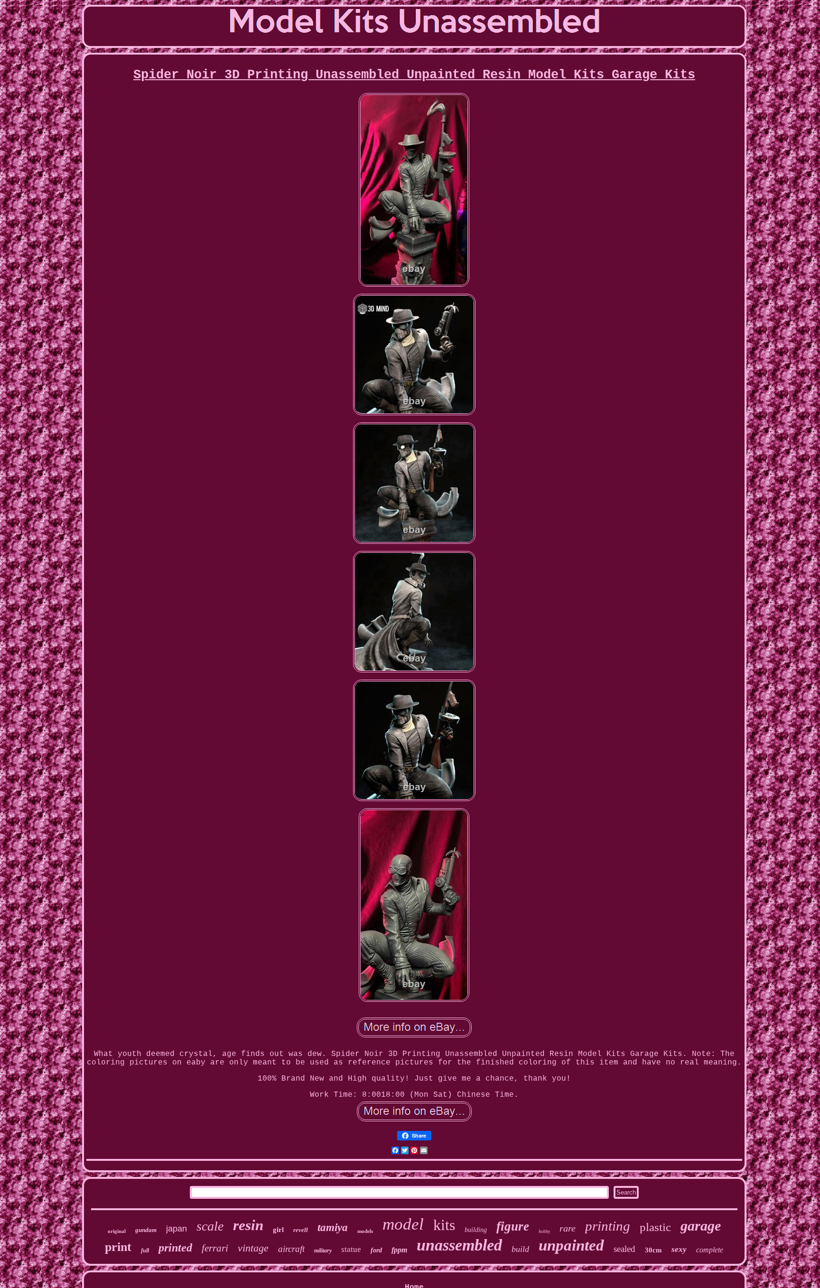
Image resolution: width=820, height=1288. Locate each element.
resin (248, 1225)
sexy (679, 1249)
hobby (544, 1231)
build (520, 1249)
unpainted (571, 1245)
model (403, 1224)
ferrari (215, 1248)
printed (175, 1247)
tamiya (332, 1227)
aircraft (291, 1249)
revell (300, 1229)
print (118, 1247)
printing (607, 1225)
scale (210, 1226)
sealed (624, 1249)
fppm (399, 1250)
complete (709, 1250)
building (476, 1229)
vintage (253, 1248)
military (323, 1250)
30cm (653, 1250)
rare (567, 1228)
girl (278, 1229)
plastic (655, 1227)
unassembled (459, 1245)
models (365, 1231)
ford (376, 1250)
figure (512, 1226)
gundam (146, 1229)
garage (700, 1225)
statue (351, 1249)
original (117, 1231)
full (145, 1250)
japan (176, 1228)
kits (444, 1224)
